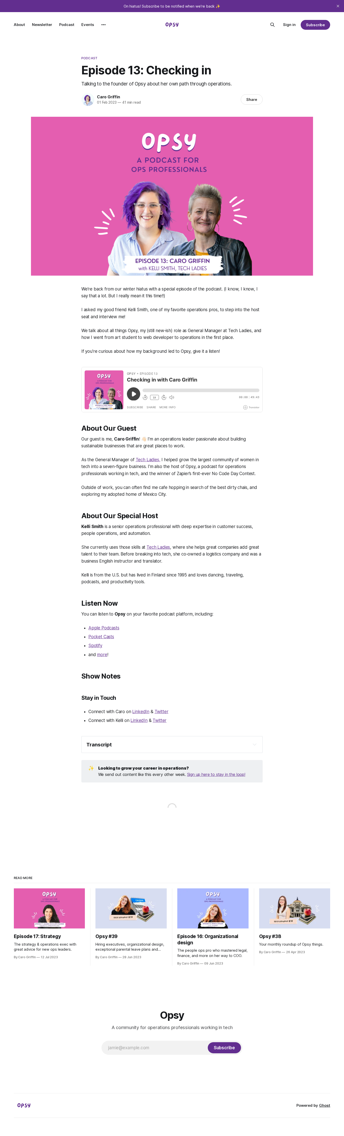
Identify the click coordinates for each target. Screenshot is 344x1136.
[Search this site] (272, 25)
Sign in (289, 24)
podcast (89, 58)
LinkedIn (140, 711)
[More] (103, 25)
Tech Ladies (158, 547)
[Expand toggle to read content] (255, 744)
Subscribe (315, 24)
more (102, 654)
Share (251, 99)
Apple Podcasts (103, 627)
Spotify (95, 645)
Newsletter (42, 24)
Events (87, 24)
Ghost (324, 1105)
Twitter (161, 711)
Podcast (66, 24)
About (19, 24)
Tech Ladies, (148, 459)
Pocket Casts (101, 636)
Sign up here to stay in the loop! (216, 774)
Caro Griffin (108, 96)
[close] (338, 6)
